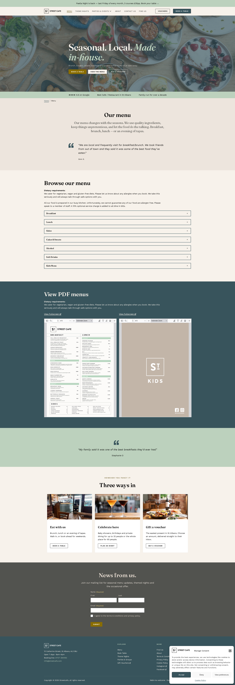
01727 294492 (61, 658)
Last (120, 595)
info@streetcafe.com (53, 661)
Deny (202, 675)
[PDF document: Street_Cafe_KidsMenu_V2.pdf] (155, 368)
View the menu (97, 72)
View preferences (222, 675)
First (93, 595)
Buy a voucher (118, 72)
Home (46, 101)
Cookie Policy (200, 680)
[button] (230, 651)
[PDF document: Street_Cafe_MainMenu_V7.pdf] (80, 368)
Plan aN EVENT (107, 546)
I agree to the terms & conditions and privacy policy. (117, 616)
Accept (181, 675)
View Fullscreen (51, 314)
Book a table (77, 72)
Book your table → (150, 3)
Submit (96, 624)
